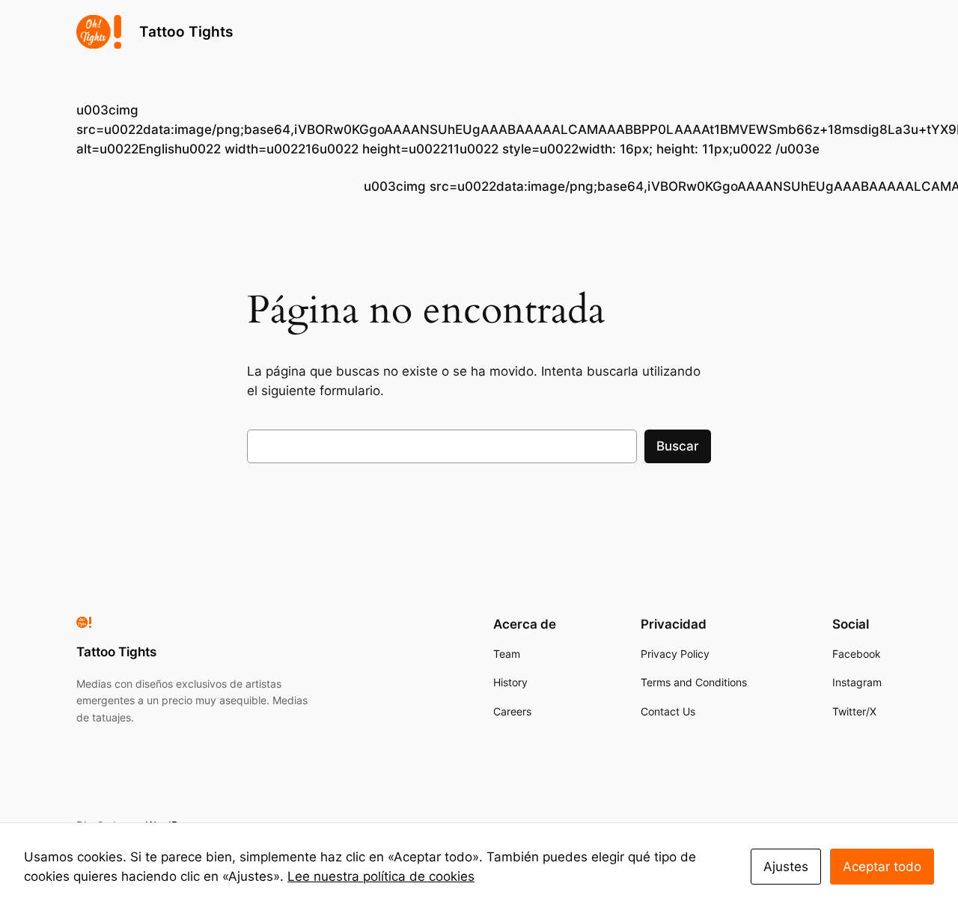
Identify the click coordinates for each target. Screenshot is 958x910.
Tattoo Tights (186, 31)
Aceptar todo (882, 866)
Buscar (677, 446)
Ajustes (785, 866)
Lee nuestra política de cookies (381, 876)
